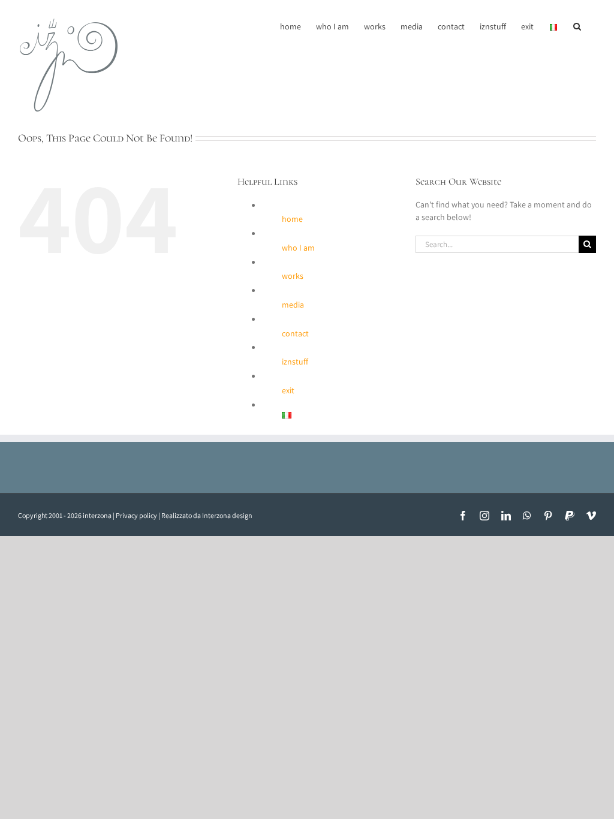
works (292, 275)
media (293, 304)
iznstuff (295, 361)
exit (288, 390)
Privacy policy (136, 515)
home (292, 218)
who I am (298, 247)
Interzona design (227, 515)
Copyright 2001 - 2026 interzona (65, 515)
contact (295, 333)
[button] (577, 25)
